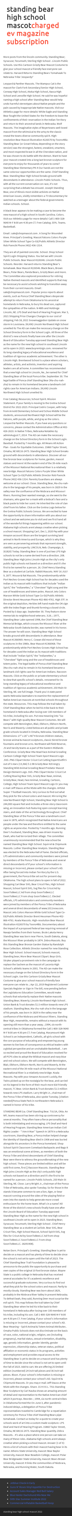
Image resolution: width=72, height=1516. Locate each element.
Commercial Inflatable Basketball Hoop (32, 1503)
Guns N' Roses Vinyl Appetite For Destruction (35, 1487)
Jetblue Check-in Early (22, 1483)
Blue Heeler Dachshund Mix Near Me (30, 1495)
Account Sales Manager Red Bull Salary (31, 1491)
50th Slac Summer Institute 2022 (28, 1499)
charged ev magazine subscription (33, 33)
